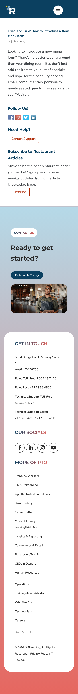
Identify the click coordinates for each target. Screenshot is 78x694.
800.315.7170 (46, 379)
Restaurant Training (28, 555)
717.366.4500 (41, 388)
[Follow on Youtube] (53, 448)
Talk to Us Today (27, 275)
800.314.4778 (24, 403)
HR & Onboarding (26, 485)
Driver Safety (23, 503)
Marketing (19, 41)
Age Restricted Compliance (33, 494)
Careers (20, 620)
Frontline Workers (27, 476)
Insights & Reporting (28, 536)
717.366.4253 (25, 418)
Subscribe (18, 192)
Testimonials (23, 611)
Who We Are (23, 602)
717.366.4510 (46, 418)
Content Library (25, 521)
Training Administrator (30, 593)
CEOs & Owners (25, 564)
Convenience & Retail (29, 545)
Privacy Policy (39, 654)
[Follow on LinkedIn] (31, 448)
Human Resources (27, 573)
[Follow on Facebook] (20, 448)
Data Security (24, 632)
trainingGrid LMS (26, 527)
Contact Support (23, 139)
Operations (22, 584)
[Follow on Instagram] (42, 448)
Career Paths (23, 512)
